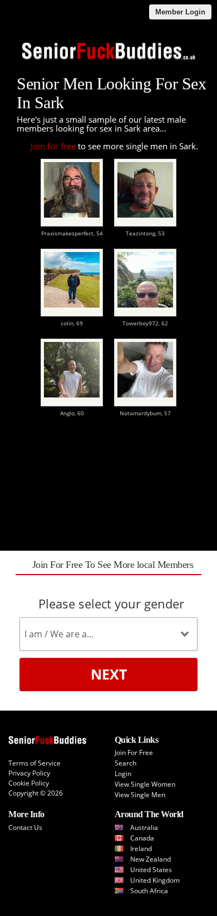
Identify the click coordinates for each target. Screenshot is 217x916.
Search (125, 763)
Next (109, 674)
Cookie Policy (28, 783)
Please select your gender (111, 603)
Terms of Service (34, 763)
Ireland (141, 848)
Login (123, 773)
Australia (144, 827)
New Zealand (150, 859)
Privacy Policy (29, 773)
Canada (142, 838)
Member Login (180, 12)
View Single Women (145, 784)
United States (151, 869)
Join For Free (134, 752)
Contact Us (25, 827)
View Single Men (140, 794)
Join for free (53, 146)
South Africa (149, 890)
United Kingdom (155, 880)
